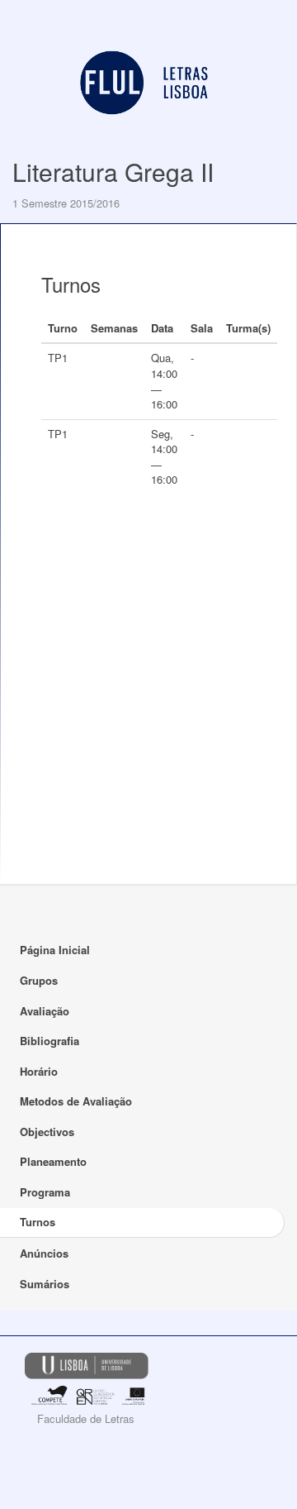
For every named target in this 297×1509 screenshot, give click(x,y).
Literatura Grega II (113, 171)
